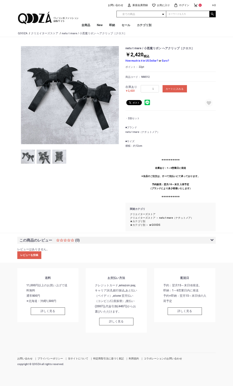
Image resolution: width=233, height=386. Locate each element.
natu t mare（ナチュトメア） (176, 217)
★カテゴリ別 (137, 221)
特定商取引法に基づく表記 (108, 358)
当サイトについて (78, 358)
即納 (112, 25)
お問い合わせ (25, 358)
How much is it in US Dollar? (141, 60)
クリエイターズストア (142, 214)
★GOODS (154, 224)
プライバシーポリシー (50, 358)
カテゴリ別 (144, 25)
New (100, 25)
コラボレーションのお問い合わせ (163, 358)
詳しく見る (48, 311)
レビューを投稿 (29, 255)
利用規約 (134, 358)
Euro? (165, 60)
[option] (70, 95)
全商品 (86, 25)
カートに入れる (175, 88)
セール (126, 25)
